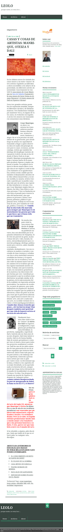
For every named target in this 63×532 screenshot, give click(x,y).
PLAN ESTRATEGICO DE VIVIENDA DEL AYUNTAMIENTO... (52, 272)
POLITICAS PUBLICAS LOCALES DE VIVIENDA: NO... (52, 175)
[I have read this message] (61, 529)
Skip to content (5, 1)
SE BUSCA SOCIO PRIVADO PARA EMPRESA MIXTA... (52, 165)
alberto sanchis (48, 258)
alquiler (53, 312)
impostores (18, 485)
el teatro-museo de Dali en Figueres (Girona (20, 99)
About (23, 17)
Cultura (24, 491)
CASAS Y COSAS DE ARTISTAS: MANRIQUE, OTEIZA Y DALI (21, 44)
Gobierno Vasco (55, 322)
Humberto (46, 220)
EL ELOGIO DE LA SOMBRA (21, 461)
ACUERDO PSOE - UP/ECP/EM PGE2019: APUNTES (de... (52, 186)
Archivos (14, 17)
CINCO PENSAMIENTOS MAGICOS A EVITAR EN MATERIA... (51, 96)
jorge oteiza (11, 483)
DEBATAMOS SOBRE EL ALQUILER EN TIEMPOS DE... (52, 284)
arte (28, 483)
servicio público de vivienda (51, 309)
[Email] (52, 356)
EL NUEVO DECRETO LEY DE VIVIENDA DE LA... (51, 107)
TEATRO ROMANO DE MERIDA (18, 468)
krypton (45, 270)
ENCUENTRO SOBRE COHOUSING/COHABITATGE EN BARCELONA (52, 199)
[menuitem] (5, 17)
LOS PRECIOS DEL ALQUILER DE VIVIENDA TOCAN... (52, 130)
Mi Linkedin (46, 66)
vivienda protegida (48, 305)
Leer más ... (58, 46)
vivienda (46, 312)
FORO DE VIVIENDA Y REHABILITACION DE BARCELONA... (50, 118)
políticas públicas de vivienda (52, 302)
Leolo (44, 246)
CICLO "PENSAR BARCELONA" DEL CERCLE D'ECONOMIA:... (51, 153)
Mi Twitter (46, 71)
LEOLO (7, 5)
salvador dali (21, 483)
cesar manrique (26, 481)
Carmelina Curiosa (49, 283)
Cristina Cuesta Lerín (50, 232)
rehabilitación (47, 316)
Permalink (11, 491)
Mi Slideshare (47, 81)
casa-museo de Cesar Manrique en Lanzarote (20, 93)
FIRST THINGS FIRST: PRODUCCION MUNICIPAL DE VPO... (52, 248)
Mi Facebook (46, 76)
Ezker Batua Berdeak (50, 326)
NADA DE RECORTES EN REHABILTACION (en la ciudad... (51, 141)
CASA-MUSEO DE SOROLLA (21, 464)
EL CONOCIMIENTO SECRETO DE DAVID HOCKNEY (21, 457)
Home (5, 17)
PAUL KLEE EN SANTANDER (21, 472)
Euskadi (45, 322)
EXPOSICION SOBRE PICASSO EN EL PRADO (21, 476)
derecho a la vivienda (49, 319)
